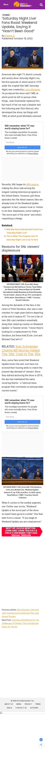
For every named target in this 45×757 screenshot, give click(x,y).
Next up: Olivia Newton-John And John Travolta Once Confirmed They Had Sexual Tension (21, 531)
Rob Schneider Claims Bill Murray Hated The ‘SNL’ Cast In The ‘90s (21, 350)
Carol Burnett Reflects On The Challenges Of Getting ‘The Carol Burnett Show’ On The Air (20, 623)
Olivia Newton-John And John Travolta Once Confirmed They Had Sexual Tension (20, 613)
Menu (5, 4)
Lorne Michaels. (32, 89)
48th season (32, 184)
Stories (6, 15)
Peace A (10, 35)
